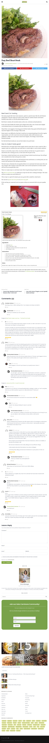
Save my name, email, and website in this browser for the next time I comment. (20, 556)
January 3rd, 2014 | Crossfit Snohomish (15, 383)
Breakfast (3, 697)
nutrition (13, 728)
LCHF (35, 726)
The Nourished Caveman (11, 63)
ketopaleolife (18, 726)
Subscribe (17, 625)
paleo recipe (34, 728)
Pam (6, 386)
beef (24, 720)
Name (3, 545)
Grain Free (4, 724)
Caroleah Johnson (9, 303)
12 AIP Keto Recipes (12, 679)
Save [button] (39, 220)
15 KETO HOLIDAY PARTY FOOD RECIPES (11, 667)
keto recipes (25, 726)
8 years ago (20, 464)
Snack (26, 707)
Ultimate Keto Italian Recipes (14, 685)
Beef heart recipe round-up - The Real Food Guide (18, 318)
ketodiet (24, 724)
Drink (3, 701)
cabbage (38, 720)
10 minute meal (21, 63)
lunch (8, 728)
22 (46, 64)
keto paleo (4, 726)
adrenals (4, 720)
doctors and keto (25, 722)
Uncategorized (28, 713)
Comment (4, 530)
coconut (4, 722)
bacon (20, 720)
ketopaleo (43, 724)
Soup (26, 709)
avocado (15, 720)
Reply (7, 307)
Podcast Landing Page (29, 695)
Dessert (3, 699)
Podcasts (27, 697)
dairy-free (9, 722)
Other (26, 694)
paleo (21, 728)
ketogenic (30, 724)
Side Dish (27, 705)
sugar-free (12, 730)
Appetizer (4, 695)
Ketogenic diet (36, 724)
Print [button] (41, 220)
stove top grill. (24, 179)
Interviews (4, 711)
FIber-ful (3, 709)
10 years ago (16, 430)
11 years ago (15, 363)
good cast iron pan (13, 179)
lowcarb (4, 728)
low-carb (42, 726)
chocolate (44, 720)
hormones (10, 724)
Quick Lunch (40, 728)
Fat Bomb (3, 705)
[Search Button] (46, 596)
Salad (26, 703)
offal (17, 728)
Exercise (3, 703)
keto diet (19, 724)
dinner (19, 722)
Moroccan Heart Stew (9, 172)
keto (15, 724)
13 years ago (18, 303)
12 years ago (10, 321)
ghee (12, 245)
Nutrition (3, 715)
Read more (4, 670)
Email (3, 551)
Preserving (27, 699)
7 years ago (13, 491)
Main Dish (27, 63)
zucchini (18, 730)
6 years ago (22, 506)
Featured (3, 707)
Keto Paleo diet (11, 726)
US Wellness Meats (29, 271)
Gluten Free (41, 722)
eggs (32, 722)
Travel (26, 711)
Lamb (31, 726)
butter (33, 720)
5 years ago (14, 514)
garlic (36, 722)
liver (38, 726)
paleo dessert (27, 728)
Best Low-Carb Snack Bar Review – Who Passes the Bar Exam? (21, 674)
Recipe (31, 63)
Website (27, 551)
